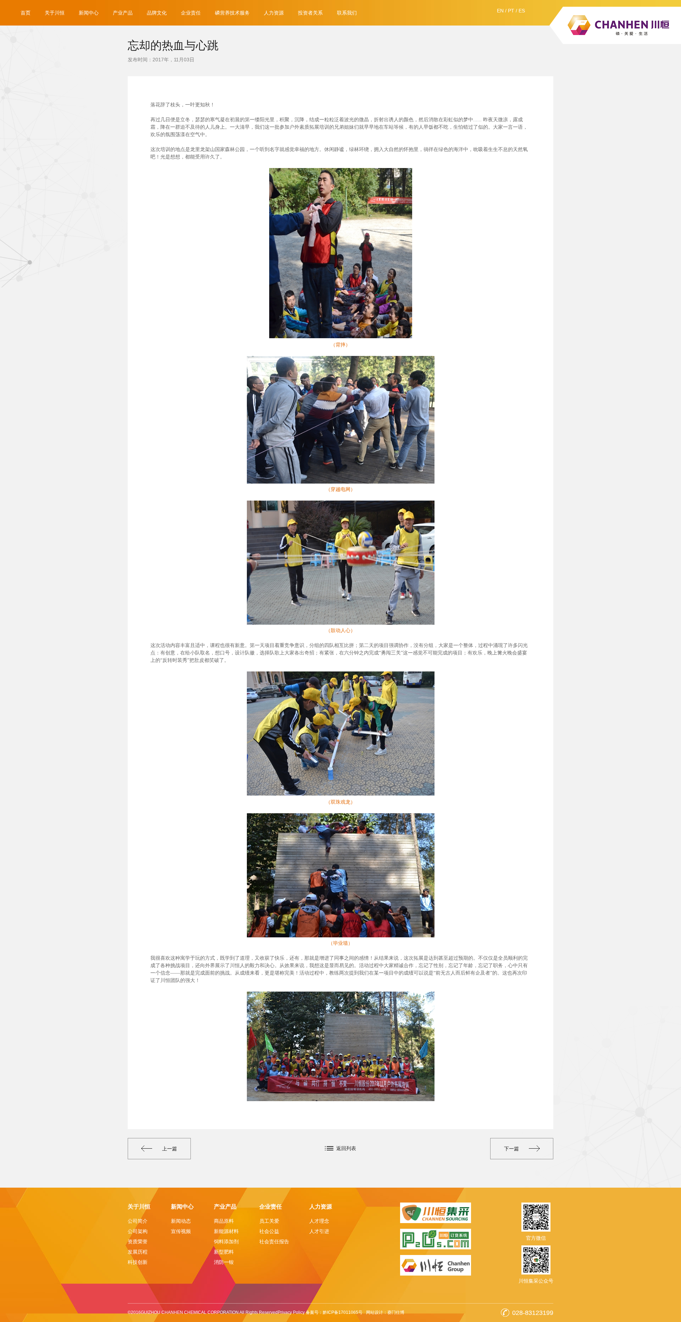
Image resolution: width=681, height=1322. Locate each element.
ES (522, 10)
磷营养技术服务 (232, 13)
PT (511, 10)
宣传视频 (181, 1231)
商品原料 (224, 1221)
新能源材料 (226, 1231)
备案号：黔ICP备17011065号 (334, 1312)
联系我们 (347, 13)
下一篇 (511, 1148)
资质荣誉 (138, 1241)
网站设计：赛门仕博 (385, 1312)
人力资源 (274, 13)
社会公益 (269, 1231)
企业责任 (191, 13)
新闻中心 (89, 13)
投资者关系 (310, 13)
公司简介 (138, 1221)
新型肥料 (224, 1252)
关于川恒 (55, 13)
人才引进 (319, 1231)
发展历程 (138, 1252)
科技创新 (138, 1262)
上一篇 (169, 1148)
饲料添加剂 (226, 1241)
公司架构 (138, 1231)
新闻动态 (181, 1221)
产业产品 (123, 13)
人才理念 (319, 1221)
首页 (26, 13)
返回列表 (346, 1148)
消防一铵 (224, 1262)
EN (500, 10)
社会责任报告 (274, 1241)
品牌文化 (157, 13)
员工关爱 (269, 1221)
